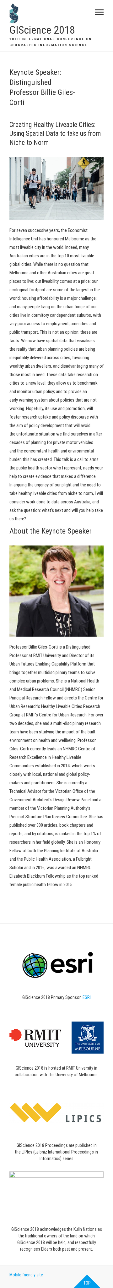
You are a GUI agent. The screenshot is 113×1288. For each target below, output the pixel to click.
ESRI (87, 997)
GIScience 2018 (42, 30)
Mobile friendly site (26, 1274)
